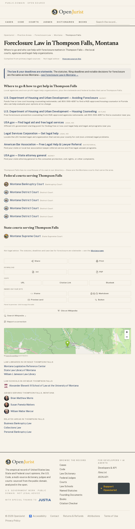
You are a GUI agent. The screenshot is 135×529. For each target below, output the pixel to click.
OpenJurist (9, 35)
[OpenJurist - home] (67, 12)
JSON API (103, 477)
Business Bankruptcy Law (17, 423)
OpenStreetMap (12, 356)
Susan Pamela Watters (23, 404)
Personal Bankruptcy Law (17, 432)
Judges (47, 22)
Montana (58, 35)
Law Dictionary (67, 473)
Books (83, 22)
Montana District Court (24, 192)
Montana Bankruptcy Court (27, 184)
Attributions (93, 516)
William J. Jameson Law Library (20, 374)
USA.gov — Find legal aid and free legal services (34, 122)
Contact (54, 516)
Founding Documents (71, 495)
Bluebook (110, 283)
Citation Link (65, 283)
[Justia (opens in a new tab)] (44, 500)
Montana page (97, 250)
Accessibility (37, 516)
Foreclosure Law (43, 35)
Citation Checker (69, 503)
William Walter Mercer (22, 411)
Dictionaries (65, 22)
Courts (34, 22)
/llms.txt (102, 472)
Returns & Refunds (73, 516)
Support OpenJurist (109, 488)
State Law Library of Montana (20, 370)
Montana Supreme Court (25, 236)
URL (23, 283)
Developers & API (107, 468)
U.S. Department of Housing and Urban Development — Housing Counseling (50, 111)
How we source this (71, 59)
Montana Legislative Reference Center (25, 366)
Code (21, 22)
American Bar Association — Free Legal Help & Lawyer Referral (43, 144)
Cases (9, 22)
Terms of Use (111, 516)
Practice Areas (24, 35)
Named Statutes (68, 490)
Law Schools (66, 486)
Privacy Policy (12, 520)
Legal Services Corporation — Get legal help (31, 133)
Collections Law (12, 427)
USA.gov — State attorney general (25, 155)
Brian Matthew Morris (22, 398)
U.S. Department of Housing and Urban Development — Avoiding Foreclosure (51, 97)
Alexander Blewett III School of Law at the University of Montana (44, 385)
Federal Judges (68, 478)
